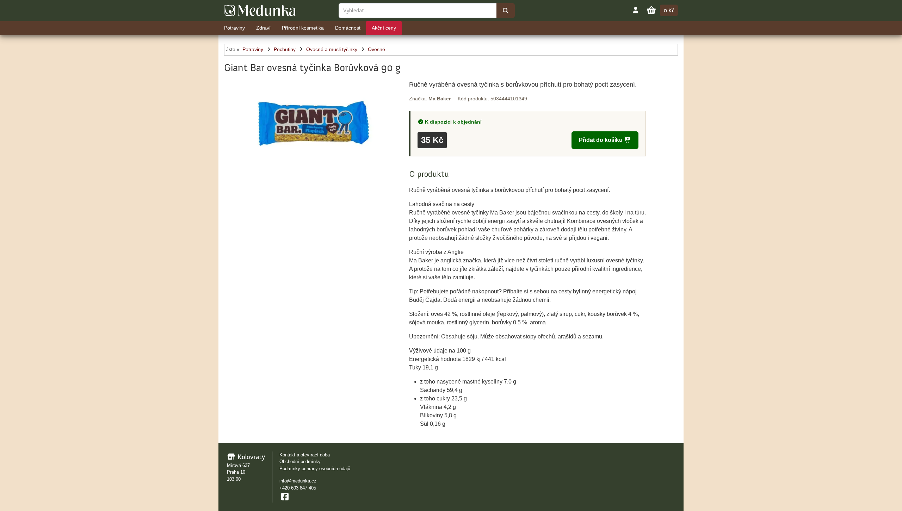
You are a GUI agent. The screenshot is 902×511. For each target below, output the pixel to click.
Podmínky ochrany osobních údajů (314, 468)
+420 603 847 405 (297, 488)
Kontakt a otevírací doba (304, 454)
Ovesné (376, 49)
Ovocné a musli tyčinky (331, 49)
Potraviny (252, 49)
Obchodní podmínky (300, 461)
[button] (313, 119)
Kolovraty (250, 457)
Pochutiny (285, 49)
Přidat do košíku (601, 140)
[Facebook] (284, 496)
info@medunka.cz (297, 481)
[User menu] (635, 10)
